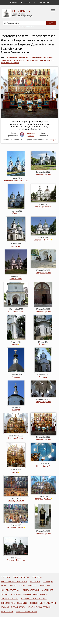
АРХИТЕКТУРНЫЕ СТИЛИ (26, 611)
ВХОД (28, 2)
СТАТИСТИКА (44, 586)
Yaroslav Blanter (16, 279)
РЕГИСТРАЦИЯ (44, 2)
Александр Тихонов (43, 207)
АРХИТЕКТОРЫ (7, 611)
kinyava (15, 344)
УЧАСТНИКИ (35, 581)
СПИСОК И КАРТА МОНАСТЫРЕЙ (14, 603)
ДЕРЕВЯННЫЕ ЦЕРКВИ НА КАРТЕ (43, 603)
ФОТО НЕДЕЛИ (48, 590)
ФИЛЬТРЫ (32, 586)
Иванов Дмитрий (43, 466)
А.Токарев (16, 213)
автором (53, 140)
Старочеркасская (45, 57)
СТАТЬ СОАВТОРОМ (21, 577)
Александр (16, 246)
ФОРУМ (13, 586)
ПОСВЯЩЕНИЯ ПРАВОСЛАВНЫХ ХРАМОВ (30, 594)
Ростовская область (14, 57)
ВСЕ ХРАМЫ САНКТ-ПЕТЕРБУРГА (34, 599)
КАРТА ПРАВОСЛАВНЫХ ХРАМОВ (14, 581)
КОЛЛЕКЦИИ (48, 581)
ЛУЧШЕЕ (4, 586)
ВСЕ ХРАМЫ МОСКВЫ (9, 599)
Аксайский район (30, 57)
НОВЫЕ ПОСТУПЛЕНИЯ (10, 590)
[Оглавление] (2, 57)
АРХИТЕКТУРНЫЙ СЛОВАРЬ (39, 607)
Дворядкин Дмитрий (42, 240)
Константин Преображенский (16, 180)
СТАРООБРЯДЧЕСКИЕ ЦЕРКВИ (13, 607)
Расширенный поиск (27, 27)
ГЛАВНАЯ (13, 2)
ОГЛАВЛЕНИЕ (37, 577)
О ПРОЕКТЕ (5, 577)
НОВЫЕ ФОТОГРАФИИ (31, 590)
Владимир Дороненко (16, 560)
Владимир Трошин (31, 134)
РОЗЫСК (22, 586)
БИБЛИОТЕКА (6, 594)
